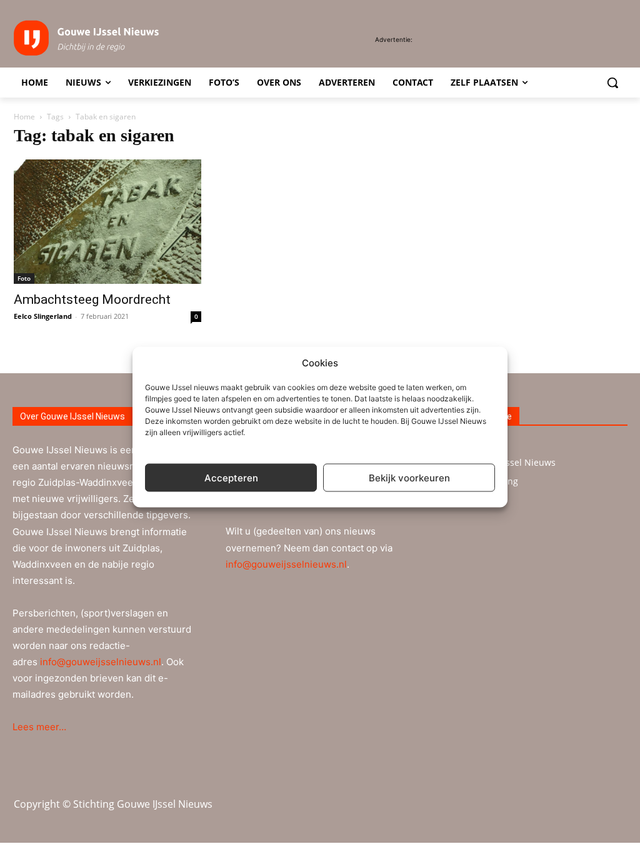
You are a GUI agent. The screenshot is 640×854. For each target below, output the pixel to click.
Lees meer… (39, 727)
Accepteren (231, 477)
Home (24, 116)
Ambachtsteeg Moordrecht (92, 299)
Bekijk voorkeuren (409, 477)
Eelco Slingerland (43, 316)
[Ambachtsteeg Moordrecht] (107, 221)
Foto (24, 278)
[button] (613, 83)
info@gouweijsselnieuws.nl (100, 662)
